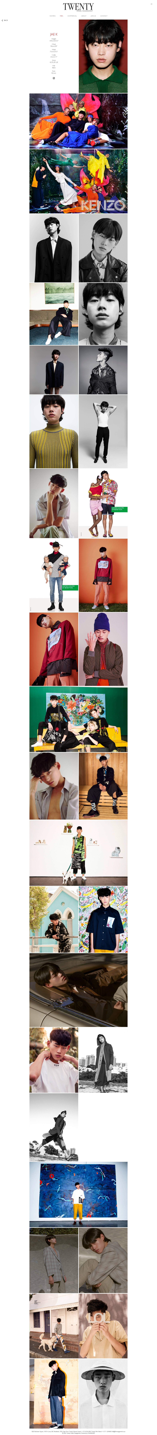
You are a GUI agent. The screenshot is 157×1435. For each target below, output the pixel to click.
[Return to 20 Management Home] (78, 7)
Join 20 (93, 16)
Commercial (72, 16)
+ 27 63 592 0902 (86, 1431)
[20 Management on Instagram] (151, 4)
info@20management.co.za (118, 1431)
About (83, 16)
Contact (103, 16)
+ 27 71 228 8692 (107, 1431)
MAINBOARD (91, 1433)
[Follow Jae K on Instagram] (54, 78)
